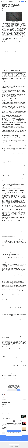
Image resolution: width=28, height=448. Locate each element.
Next (24, 399)
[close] (20, 420)
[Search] (18, 1)
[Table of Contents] (0, 224)
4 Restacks (8, 394)
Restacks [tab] (6, 404)
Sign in (26, 1)
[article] (14, 417)
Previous (4, 399)
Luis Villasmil (13, 21)
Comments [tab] (3, 404)
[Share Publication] (19, 1)
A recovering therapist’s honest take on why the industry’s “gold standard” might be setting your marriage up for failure (10, 418)
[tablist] (4, 404)
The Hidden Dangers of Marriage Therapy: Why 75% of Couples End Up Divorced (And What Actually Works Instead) (10, 416)
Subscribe (22, 1)
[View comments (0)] (4, 10)
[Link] (0, 41)
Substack (11, 446)
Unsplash (17, 21)
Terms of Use (17, 432)
